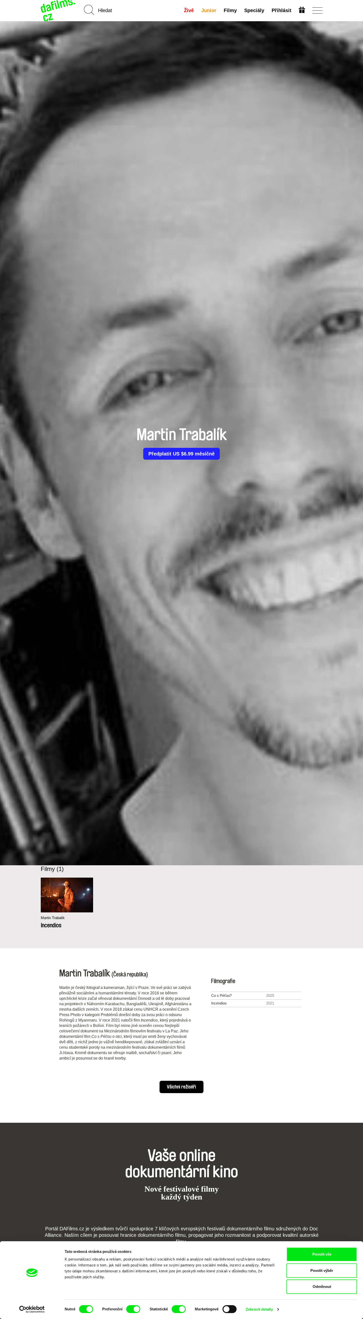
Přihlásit (281, 10)
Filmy (230, 10)
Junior (208, 10)
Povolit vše (321, 1254)
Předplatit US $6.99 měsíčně (181, 453)
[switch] (133, 1309)
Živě (189, 10)
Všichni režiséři (181, 1086)
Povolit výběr (321, 1270)
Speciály (254, 10)
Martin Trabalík (53, 918)
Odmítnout (322, 1286)
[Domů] (58, 10)
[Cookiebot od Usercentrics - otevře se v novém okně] (32, 1309)
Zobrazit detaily (259, 1309)
